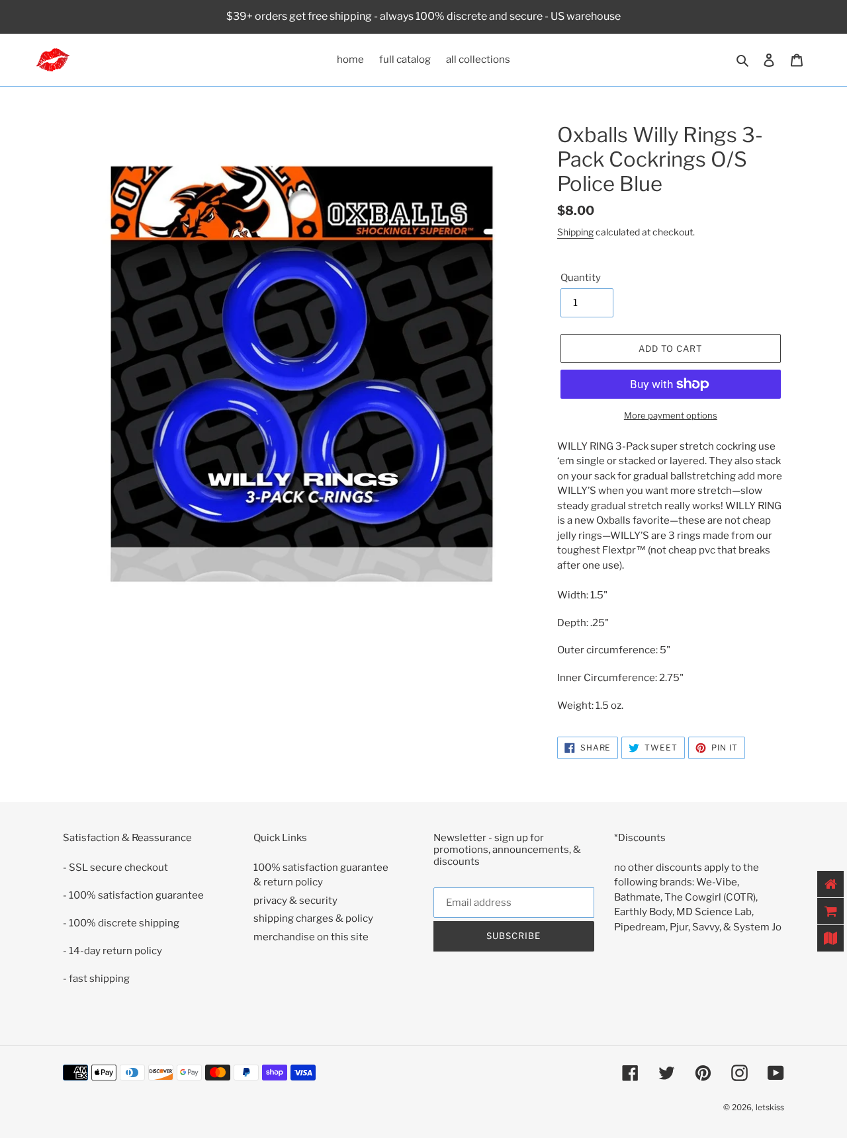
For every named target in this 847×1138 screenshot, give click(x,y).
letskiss (770, 1107)
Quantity (580, 278)
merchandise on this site (311, 937)
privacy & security (295, 901)
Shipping (575, 231)
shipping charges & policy (313, 918)
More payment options (670, 415)
